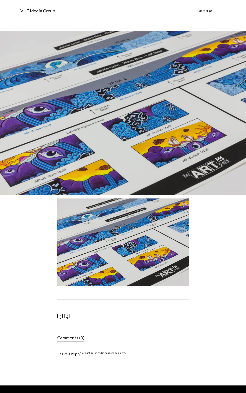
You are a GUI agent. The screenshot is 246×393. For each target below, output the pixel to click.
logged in (99, 352)
